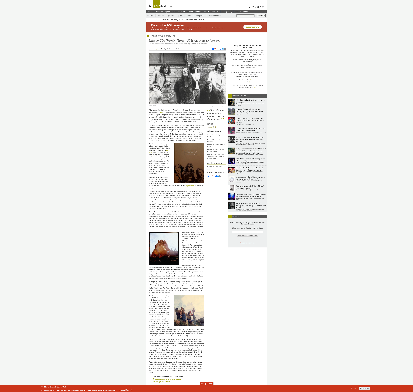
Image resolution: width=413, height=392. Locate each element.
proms (189, 15)
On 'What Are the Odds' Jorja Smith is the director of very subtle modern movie (250, 169)
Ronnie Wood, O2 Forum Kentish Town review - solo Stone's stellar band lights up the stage (250, 120)
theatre (190, 11)
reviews (150, 15)
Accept (353, 388)
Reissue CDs (210, 166)
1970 (162, 112)
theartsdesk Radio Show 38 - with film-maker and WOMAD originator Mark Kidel (251, 195)
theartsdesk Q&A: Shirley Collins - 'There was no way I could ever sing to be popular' (216, 156)
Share (216, 49)
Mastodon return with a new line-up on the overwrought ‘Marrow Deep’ (250, 129)
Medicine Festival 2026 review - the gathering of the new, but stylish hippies (249, 110)
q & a (180, 15)
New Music (156, 20)
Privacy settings (206, 384)
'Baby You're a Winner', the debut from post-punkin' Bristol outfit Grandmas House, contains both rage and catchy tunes (251, 151)
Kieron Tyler (155, 49)
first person (200, 15)
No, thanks (364, 388)
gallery (171, 15)
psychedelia (190, 186)
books (245, 11)
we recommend (215, 15)
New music (219, 166)
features (161, 15)
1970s (209, 169)
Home (149, 20)
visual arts (215, 11)
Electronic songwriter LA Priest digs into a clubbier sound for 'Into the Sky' (250, 178)
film (174, 11)
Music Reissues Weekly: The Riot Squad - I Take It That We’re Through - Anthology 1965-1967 (250, 139)
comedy (198, 11)
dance (206, 11)
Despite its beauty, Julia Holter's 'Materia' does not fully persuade (250, 187)
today (150, 11)
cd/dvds (238, 11)
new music (159, 11)
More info (129, 390)
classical (181, 11)
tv (222, 11)
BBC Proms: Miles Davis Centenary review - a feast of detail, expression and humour (251, 160)
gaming (229, 11)
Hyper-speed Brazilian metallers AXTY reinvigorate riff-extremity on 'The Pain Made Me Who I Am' (251, 205)
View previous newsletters (247, 243)
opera (167, 11)
